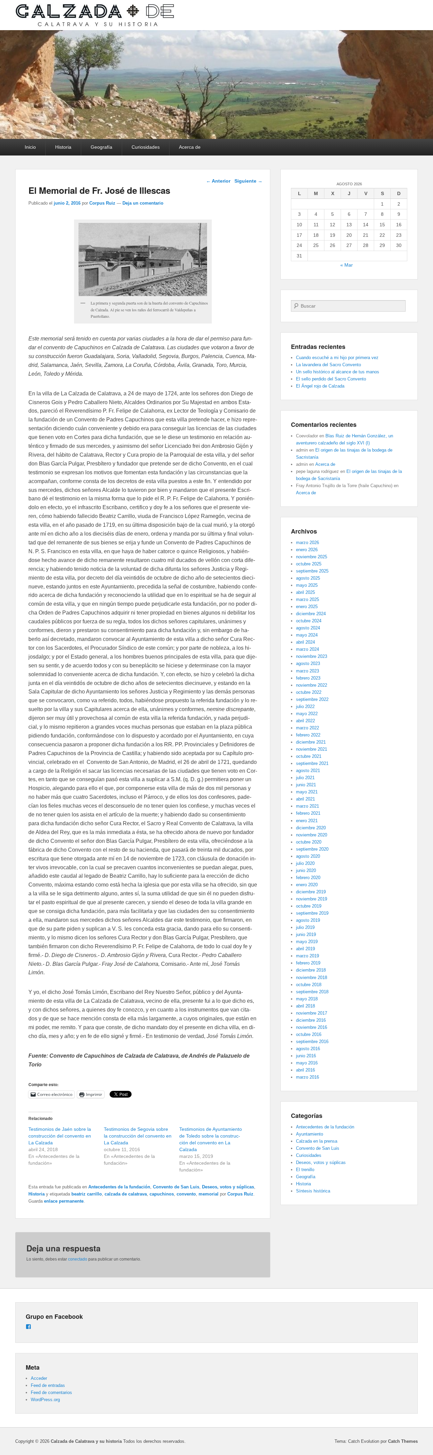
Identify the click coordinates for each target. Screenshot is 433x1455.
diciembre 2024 (311, 613)
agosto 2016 (308, 1048)
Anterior (218, 181)
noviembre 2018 (311, 977)
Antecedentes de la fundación (119, 1186)
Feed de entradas (48, 1385)
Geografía (101, 147)
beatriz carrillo (86, 1194)
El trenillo (305, 1169)
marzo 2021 (307, 806)
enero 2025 (307, 606)
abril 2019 (305, 948)
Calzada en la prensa (316, 1141)
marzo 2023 (307, 670)
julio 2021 (305, 777)
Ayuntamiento (309, 1134)
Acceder (39, 1378)
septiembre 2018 (312, 991)
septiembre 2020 (312, 849)
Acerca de (190, 147)
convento (186, 1194)
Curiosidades (146, 147)
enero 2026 (307, 549)
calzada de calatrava (126, 1194)
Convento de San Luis (176, 1186)
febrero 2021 (308, 813)
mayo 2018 (307, 998)
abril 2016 (305, 1070)
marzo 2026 (307, 542)
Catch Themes (403, 1441)
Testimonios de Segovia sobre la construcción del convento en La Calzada (138, 1135)
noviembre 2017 (311, 1013)
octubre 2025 (308, 563)
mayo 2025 (307, 585)
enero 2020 (307, 884)
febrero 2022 (308, 734)
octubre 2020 (308, 842)
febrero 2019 (308, 962)
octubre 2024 (308, 620)
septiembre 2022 (312, 699)
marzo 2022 (307, 727)
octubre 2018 (308, 984)
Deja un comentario (142, 203)
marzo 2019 (307, 955)
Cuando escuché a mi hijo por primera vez (337, 357)
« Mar (346, 265)
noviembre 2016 (311, 1027)
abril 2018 (305, 1006)
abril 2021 (305, 799)
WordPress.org (45, 1399)
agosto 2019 (308, 920)
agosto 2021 (308, 770)
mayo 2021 (307, 791)
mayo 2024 (307, 635)
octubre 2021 (308, 756)
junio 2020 (306, 870)
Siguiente (248, 181)
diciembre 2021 (311, 742)
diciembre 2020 (311, 827)
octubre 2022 (308, 692)
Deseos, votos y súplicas (228, 1186)
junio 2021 (306, 784)
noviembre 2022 (311, 685)
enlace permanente (64, 1201)
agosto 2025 (308, 578)
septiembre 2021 (312, 763)
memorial (209, 1194)
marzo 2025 (307, 599)
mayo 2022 (307, 713)
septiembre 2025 (312, 571)
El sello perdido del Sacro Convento (331, 378)
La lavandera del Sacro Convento (328, 364)
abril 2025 (305, 592)
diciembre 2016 (311, 1020)
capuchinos (162, 1194)
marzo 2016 (307, 1077)
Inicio (30, 147)
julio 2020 (305, 863)
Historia (63, 147)
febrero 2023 (308, 678)
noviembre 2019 (311, 898)
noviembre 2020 (311, 834)
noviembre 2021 (311, 749)
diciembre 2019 (311, 891)
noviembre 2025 (311, 556)
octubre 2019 (308, 906)
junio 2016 (306, 1055)
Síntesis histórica (313, 1190)
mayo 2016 (307, 1062)
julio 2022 (305, 706)
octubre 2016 (308, 1034)
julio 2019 (305, 927)
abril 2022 (305, 720)
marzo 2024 (307, 649)
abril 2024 (305, 642)
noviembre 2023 (311, 656)
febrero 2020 (308, 877)
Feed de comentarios (51, 1392)
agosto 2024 (308, 627)
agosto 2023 (308, 663)
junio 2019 (306, 934)
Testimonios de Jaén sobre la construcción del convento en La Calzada (59, 1135)
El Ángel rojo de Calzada (320, 386)
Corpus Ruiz (102, 203)
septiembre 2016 (312, 1041)
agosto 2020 (308, 856)
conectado (77, 1259)
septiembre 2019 (312, 913)
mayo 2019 (307, 941)
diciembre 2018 (311, 970)
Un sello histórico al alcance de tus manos (337, 371)
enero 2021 (307, 820)
